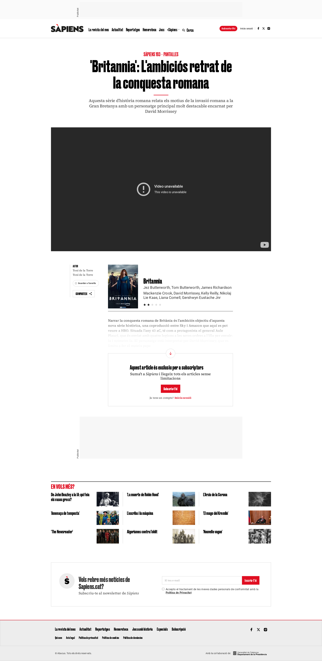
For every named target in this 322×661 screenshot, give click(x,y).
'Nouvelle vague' (213, 531)
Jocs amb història (142, 628)
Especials (162, 628)
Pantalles (171, 54)
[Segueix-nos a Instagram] (269, 28)
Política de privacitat (88, 637)
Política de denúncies (133, 637)
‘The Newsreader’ (62, 531)
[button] (86, 283)
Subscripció (179, 628)
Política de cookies (110, 637)
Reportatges (133, 29)
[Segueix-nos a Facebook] (258, 28)
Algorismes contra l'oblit (142, 531)
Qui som (58, 637)
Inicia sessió (183, 398)
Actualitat (117, 29)
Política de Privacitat (179, 592)
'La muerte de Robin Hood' (143, 494)
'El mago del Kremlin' (215, 513)
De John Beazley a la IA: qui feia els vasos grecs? (70, 496)
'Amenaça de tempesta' (65, 513)
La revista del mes (99, 29)
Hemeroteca (149, 29)
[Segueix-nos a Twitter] (263, 28)
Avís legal (70, 637)
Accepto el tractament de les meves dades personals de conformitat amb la (212, 591)
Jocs (161, 29)
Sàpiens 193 (152, 54)
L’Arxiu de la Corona (215, 494)
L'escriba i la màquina (140, 513)
